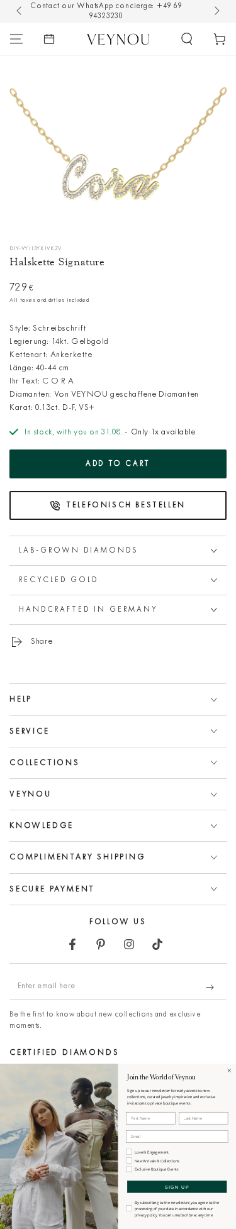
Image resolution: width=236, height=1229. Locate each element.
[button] (187, 39)
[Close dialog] (229, 1070)
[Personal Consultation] (49, 39)
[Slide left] (20, 11)
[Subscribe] (216, 987)
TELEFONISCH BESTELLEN (126, 505)
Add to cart (118, 464)
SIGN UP (177, 1186)
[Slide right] (216, 11)
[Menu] (16, 39)
